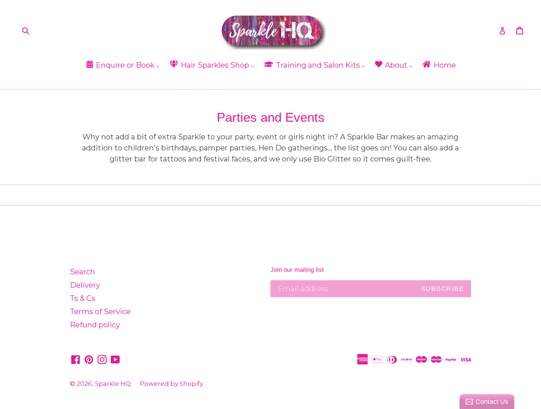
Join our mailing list (297, 269)
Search (82, 271)
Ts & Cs (82, 298)
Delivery (85, 285)
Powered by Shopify (171, 383)
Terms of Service (100, 311)
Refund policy (95, 324)
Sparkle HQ (113, 383)
